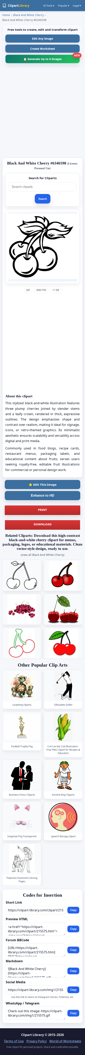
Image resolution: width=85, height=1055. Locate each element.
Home (6, 15)
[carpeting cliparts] (22, 685)
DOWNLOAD (43, 524)
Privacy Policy (36, 1041)
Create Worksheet (42, 49)
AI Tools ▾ (48, 5)
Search (42, 198)
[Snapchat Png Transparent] (22, 817)
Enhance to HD (42, 495)
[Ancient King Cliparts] (63, 775)
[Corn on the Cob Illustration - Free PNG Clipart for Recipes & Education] (63, 727)
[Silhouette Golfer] (63, 685)
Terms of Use (14, 1041)
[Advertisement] (42, 112)
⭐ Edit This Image (43, 484)
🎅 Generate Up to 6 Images (51, 58)
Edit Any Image (42, 38)
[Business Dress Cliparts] (22, 775)
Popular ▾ (63, 5)
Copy (73, 910)
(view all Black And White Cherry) (42, 555)
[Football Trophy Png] (22, 727)
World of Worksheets (65, 1041)
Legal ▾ (77, 5)
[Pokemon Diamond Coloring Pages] (22, 858)
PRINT (42, 510)
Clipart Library (32, 1035)
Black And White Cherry (28, 15)
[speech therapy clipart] (63, 817)
